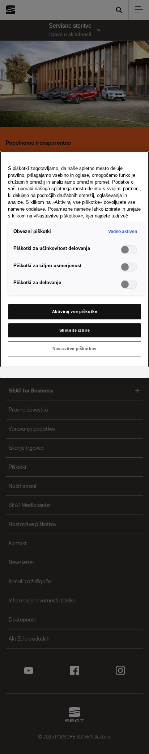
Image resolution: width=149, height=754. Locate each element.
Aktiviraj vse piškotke (74, 311)
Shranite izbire (74, 330)
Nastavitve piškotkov (74, 348)
